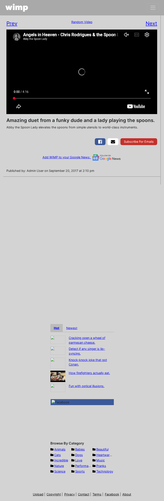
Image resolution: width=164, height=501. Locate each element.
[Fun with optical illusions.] (57, 387)
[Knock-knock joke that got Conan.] (57, 363)
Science (59, 471)
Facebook (112, 494)
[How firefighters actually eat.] (57, 376)
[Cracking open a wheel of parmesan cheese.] (57, 339)
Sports (80, 471)
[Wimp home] (16, 7)
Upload (38, 494)
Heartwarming (106, 455)
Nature (59, 466)
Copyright (54, 494)
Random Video (81, 22)
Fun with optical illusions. (86, 386)
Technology (104, 471)
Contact (83, 494)
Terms (96, 494)
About (126, 494)
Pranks (101, 466)
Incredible (61, 460)
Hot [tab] (56, 328)
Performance (84, 466)
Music (100, 460)
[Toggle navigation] (153, 7)
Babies (80, 449)
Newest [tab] (71, 328)
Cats (57, 455)
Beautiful (102, 449)
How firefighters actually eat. (89, 373)
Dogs (79, 455)
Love (78, 460)
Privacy (69, 494)
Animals (60, 449)
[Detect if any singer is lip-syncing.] (57, 350)
